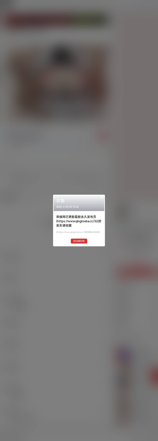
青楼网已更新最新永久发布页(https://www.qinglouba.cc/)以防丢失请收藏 (78, 221)
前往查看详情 (79, 241)
